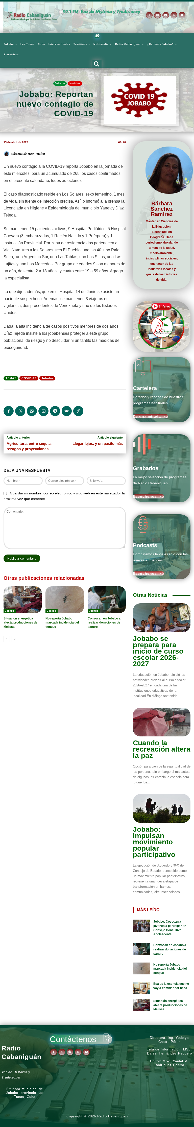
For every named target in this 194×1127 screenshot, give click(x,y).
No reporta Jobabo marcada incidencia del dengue (62, 623)
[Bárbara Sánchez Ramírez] (7, 153)
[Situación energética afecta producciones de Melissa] (23, 599)
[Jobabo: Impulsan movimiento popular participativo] (161, 808)
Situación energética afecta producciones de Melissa (20, 623)
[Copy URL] (78, 411)
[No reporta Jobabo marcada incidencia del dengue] (64, 599)
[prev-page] (7, 639)
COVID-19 (28, 378)
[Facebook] (149, 15)
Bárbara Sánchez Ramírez (28, 153)
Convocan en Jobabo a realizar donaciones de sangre (104, 623)
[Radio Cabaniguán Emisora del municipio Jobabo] (32, 16)
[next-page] (15, 639)
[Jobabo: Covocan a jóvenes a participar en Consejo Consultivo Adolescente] (141, 926)
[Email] (43, 411)
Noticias (75, 83)
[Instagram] (157, 15)
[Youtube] (182, 15)
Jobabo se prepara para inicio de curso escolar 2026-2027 (158, 651)
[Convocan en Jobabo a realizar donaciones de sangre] (107, 599)
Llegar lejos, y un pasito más (97, 443)
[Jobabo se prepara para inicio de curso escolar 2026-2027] (161, 617)
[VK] (67, 411)
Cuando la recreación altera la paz (161, 749)
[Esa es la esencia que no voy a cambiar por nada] (141, 988)
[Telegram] (165, 15)
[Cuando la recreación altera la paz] (161, 722)
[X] (174, 15)
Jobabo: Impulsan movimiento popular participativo (154, 841)
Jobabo (60, 83)
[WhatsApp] (32, 411)
